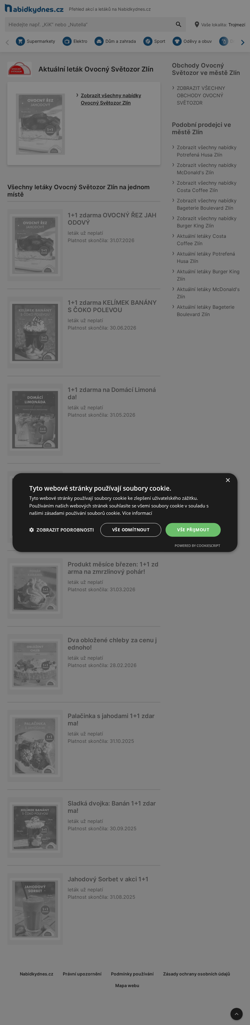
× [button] (227, 480)
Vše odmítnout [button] (130, 530)
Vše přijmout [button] (193, 530)
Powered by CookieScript (197, 545)
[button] (61, 529)
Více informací (137, 513)
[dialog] (125, 512)
